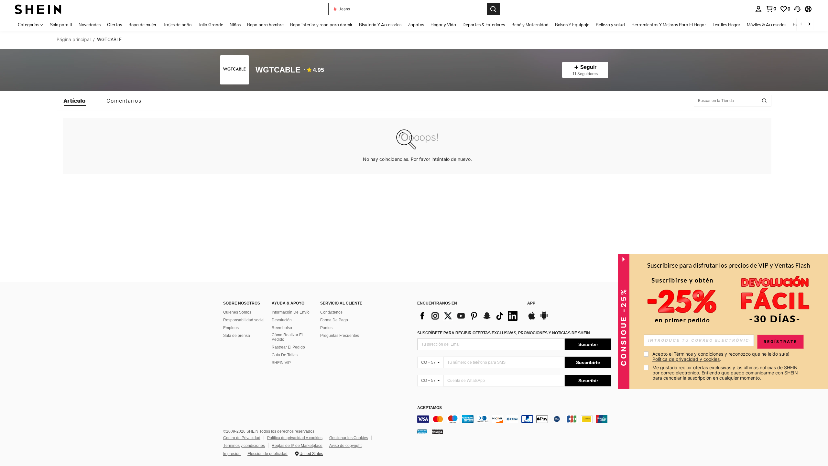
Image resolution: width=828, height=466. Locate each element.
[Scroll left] (801, 24)
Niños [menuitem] (235, 24)
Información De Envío (291, 312)
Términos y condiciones (244, 445)
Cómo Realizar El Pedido (287, 337)
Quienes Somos (237, 312)
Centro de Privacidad (241, 438)
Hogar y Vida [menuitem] (443, 24)
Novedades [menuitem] (90, 24)
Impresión (232, 453)
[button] (797, 9)
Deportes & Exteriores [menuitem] (484, 24)
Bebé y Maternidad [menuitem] (530, 24)
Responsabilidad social (244, 320)
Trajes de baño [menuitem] (177, 24)
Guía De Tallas (285, 355)
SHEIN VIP (281, 363)
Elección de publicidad (267, 453)
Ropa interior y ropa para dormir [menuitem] (321, 24)
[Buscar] (493, 9)
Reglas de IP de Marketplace (297, 445)
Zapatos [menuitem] (416, 24)
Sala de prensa (236, 335)
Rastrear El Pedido (288, 347)
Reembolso (282, 328)
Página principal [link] (74, 39)
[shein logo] (38, 8)
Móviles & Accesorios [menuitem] (766, 24)
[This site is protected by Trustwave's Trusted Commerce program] (422, 431)
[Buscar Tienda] (764, 101)
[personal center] (758, 9)
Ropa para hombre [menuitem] (265, 24)
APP (531, 303)
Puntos (326, 328)
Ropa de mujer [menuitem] (142, 24)
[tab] (75, 100)
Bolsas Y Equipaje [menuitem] (572, 24)
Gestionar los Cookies (348, 438)
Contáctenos (331, 312)
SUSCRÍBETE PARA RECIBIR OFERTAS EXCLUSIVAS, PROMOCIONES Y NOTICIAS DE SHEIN (503, 333)
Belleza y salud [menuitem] (610, 24)
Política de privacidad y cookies (294, 438)
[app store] (531, 318)
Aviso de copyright (345, 445)
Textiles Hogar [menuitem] (726, 24)
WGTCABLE (278, 70)
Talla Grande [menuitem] (210, 24)
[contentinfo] (514, 419)
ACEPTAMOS (429, 408)
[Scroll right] (809, 24)
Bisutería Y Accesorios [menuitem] (380, 24)
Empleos (231, 328)
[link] (771, 9)
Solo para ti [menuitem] (61, 24)
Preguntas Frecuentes (339, 335)
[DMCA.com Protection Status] (437, 431)
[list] (469, 316)
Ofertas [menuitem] (114, 24)
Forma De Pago (334, 320)
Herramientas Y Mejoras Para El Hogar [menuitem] (668, 24)
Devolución (282, 320)
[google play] (544, 318)
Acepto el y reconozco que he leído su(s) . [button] (721, 356)
